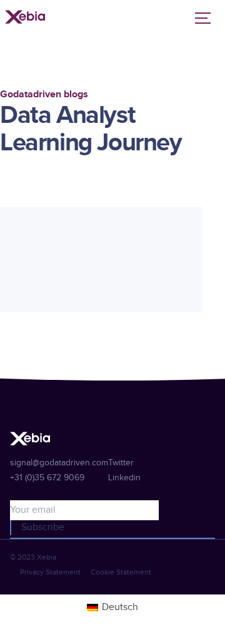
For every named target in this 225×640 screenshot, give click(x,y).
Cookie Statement (121, 572)
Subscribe (42, 527)
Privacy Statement (50, 572)
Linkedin (124, 478)
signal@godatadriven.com (59, 463)
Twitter (121, 463)
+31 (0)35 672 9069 (47, 478)
